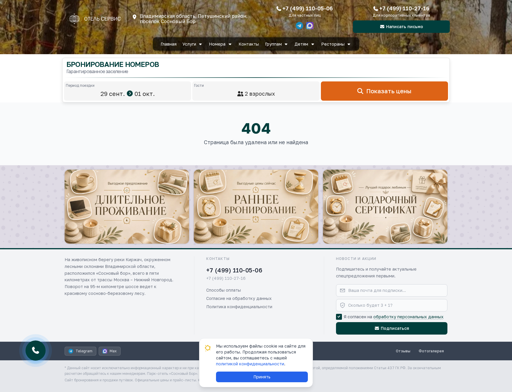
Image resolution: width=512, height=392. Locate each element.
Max (113, 351)
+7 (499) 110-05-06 (307, 8)
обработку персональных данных (408, 316)
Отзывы (403, 351)
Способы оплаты (223, 290)
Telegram (84, 351)
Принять (262, 376)
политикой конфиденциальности (250, 363)
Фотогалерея (431, 351)
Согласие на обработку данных (239, 298)
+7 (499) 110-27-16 (404, 8)
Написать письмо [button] (404, 26)
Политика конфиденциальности (239, 306)
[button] (127, 207)
